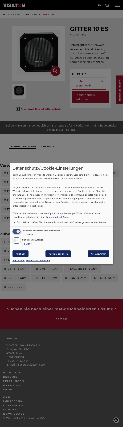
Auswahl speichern (58, 254)
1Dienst (27, 243)
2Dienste (27, 234)
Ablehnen (20, 254)
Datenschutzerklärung (57, 217)
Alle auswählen (98, 254)
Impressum (18, 260)
